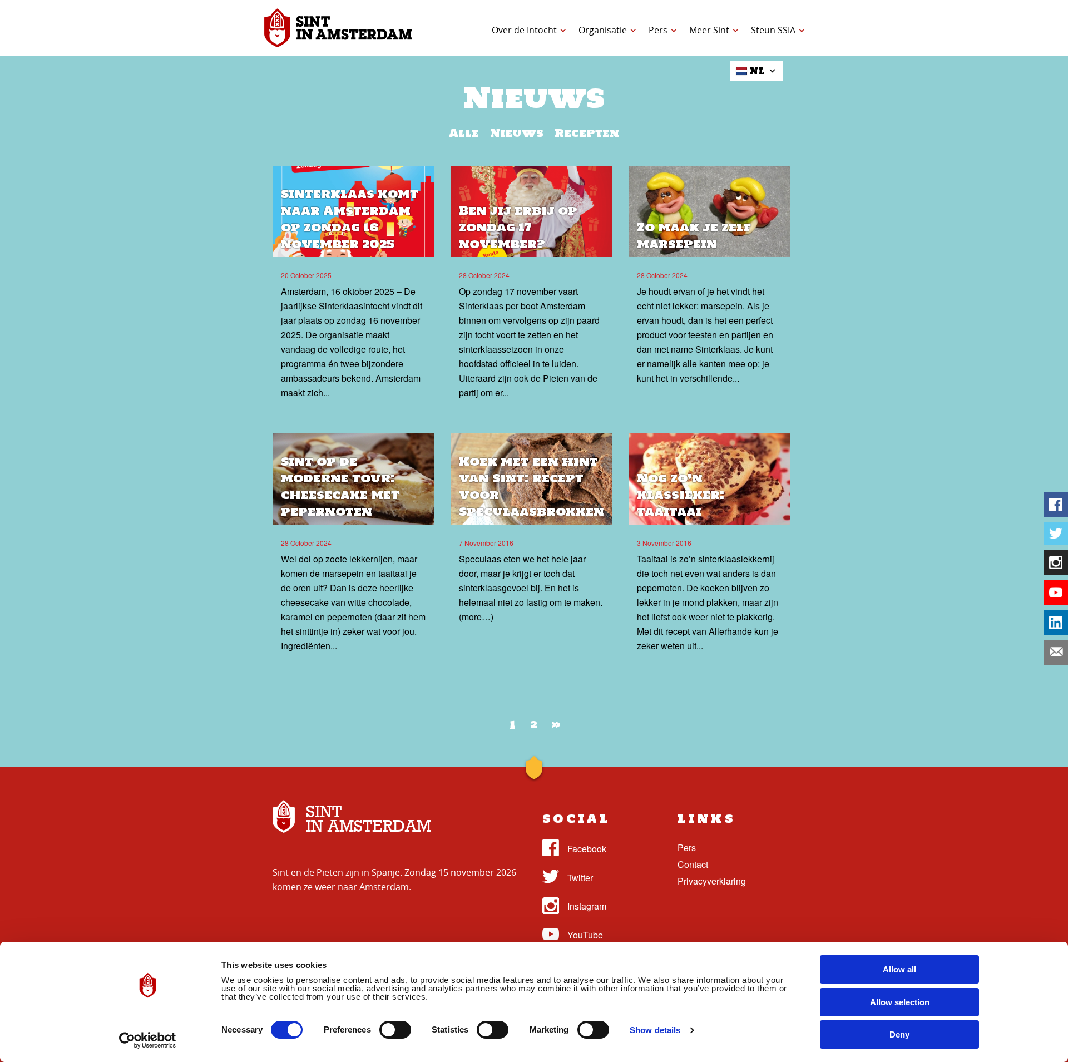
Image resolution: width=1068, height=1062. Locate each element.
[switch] (395, 1030)
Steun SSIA (773, 30)
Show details (655, 1030)
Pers (658, 30)
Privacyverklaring (712, 881)
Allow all (899, 969)
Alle (464, 133)
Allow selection (899, 1002)
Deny (899, 1034)
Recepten (587, 133)
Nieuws (516, 133)
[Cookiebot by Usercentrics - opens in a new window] (147, 1040)
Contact (693, 864)
